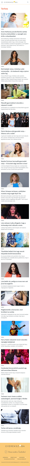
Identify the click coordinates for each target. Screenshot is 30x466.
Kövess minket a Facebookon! (17, 452)
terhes (2, 29)
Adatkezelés (21, 457)
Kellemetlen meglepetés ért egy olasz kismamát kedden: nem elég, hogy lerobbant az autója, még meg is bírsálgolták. (14, 316)
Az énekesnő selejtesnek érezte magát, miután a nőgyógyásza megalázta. (13, 286)
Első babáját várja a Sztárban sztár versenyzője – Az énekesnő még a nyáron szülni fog (15, 71)
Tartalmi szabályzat (21, 459)
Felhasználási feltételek (9, 459)
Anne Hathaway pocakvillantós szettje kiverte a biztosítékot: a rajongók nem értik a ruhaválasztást (14, 34)
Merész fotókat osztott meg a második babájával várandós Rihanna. (13, 373)
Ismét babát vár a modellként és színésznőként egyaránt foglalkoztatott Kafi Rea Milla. (15, 108)
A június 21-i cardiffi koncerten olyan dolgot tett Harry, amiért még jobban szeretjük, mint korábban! (14, 345)
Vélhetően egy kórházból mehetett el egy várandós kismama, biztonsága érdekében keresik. (13, 431)
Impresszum (5, 457)
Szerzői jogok (14, 457)
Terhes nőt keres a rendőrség (11, 428)
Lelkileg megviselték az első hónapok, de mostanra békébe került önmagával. (13, 228)
